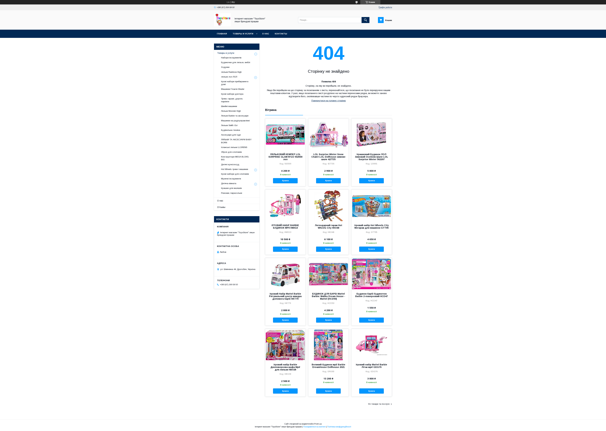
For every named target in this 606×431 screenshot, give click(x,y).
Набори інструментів (231, 57)
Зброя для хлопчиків (231, 152)
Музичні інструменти (231, 178)
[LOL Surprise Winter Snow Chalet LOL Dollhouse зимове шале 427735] (328, 134)
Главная (222, 33)
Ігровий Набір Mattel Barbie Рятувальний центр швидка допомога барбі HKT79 (285, 296)
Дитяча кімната (228, 183)
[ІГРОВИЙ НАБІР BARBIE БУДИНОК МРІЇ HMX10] (285, 205)
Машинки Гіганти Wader (232, 89)
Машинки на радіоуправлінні (235, 120)
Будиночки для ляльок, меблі (235, 62)
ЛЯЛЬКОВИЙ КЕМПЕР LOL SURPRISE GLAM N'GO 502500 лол (285, 157)
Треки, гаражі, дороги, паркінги (232, 100)
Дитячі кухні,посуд (230, 164)
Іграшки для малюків (231, 188)
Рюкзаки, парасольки (231, 193)
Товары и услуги (243, 33)
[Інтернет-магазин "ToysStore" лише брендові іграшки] (222, 25)
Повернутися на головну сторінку (328, 100)
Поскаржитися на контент (314, 427)
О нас (265, 33)
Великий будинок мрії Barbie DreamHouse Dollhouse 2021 (328, 365)
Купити (285, 181)
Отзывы (221, 207)
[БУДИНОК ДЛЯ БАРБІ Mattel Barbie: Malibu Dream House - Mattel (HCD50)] (328, 274)
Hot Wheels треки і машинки (234, 169)
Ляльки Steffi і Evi (229, 125)
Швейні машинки (229, 106)
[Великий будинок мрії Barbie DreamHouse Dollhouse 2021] (328, 344)
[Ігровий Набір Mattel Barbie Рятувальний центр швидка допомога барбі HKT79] (285, 274)
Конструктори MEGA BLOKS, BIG (235, 158)
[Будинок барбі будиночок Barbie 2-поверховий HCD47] (371, 274)
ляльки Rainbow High (231, 72)
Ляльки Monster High (231, 111)
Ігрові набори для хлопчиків (235, 174)
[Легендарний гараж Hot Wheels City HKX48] (328, 205)
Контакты (281, 33)
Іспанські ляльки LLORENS (234, 147)
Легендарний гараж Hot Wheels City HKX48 (328, 226)
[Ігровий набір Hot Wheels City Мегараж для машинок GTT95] (371, 205)
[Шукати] (365, 20)
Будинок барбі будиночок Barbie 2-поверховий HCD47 (371, 295)
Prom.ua (318, 424)
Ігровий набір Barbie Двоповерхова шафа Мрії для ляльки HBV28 (285, 367)
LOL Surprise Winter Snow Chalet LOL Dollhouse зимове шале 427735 (328, 157)
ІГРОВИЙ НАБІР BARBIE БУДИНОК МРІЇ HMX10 (285, 226)
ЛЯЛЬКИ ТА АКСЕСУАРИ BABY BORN (236, 141)
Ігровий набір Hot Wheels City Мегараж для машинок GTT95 (371, 226)
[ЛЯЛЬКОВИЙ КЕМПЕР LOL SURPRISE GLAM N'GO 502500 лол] (285, 134)
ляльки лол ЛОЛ (229, 77)
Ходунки (225, 67)
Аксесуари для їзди (231, 135)
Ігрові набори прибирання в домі (234, 83)
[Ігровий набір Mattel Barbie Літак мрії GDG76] (371, 344)
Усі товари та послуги (378, 404)
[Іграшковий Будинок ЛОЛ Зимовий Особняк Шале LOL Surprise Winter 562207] (371, 134)
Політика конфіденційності (339, 427)
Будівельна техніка (230, 130)
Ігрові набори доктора (232, 94)
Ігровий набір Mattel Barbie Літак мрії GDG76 (371, 365)
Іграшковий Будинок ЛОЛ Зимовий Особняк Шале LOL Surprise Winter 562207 (371, 157)
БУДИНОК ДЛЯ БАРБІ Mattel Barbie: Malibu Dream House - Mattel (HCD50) (328, 296)
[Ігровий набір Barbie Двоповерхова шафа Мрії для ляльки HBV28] (285, 344)
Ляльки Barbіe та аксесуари (234, 116)
